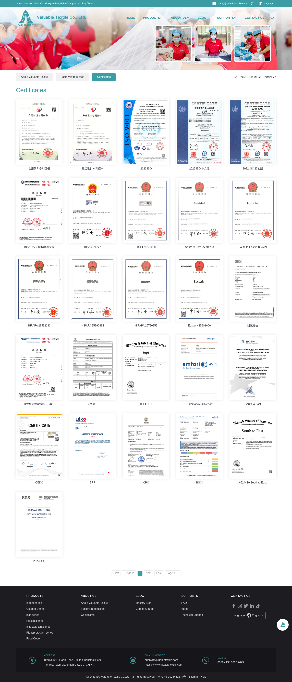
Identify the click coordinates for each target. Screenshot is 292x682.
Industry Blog (143, 602)
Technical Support (192, 614)
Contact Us (254, 17)
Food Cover (33, 638)
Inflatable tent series (38, 626)
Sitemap (194, 676)
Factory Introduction (72, 76)
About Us (179, 17)
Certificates (269, 77)
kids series (32, 614)
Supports (225, 17)
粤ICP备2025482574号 (172, 676)
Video (184, 608)
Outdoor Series (35, 608)
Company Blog (145, 608)
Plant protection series (39, 632)
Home (130, 17)
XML (203, 676)
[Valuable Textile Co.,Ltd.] (52, 27)
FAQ (184, 602)
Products (151, 17)
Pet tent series (34, 620)
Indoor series (34, 602)
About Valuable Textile (34, 76)
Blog (202, 17)
